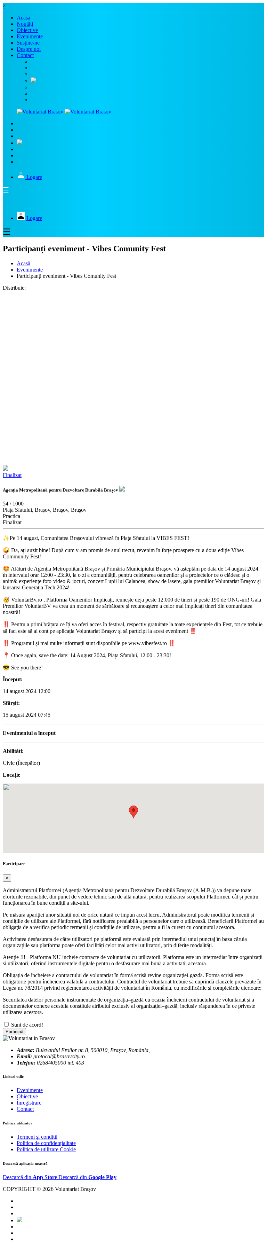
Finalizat (12, 475)
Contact (25, 1109)
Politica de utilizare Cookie (46, 1149)
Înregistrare (29, 1103)
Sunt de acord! (27, 1025)
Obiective (27, 1096)
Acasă (23, 263)
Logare (34, 177)
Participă (14, 1031)
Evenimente (30, 270)
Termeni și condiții (37, 1137)
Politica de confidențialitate (46, 1143)
